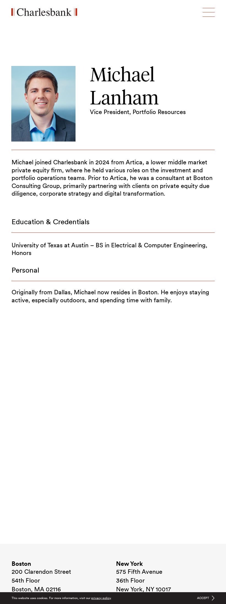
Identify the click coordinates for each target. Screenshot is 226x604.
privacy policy (101, 598)
